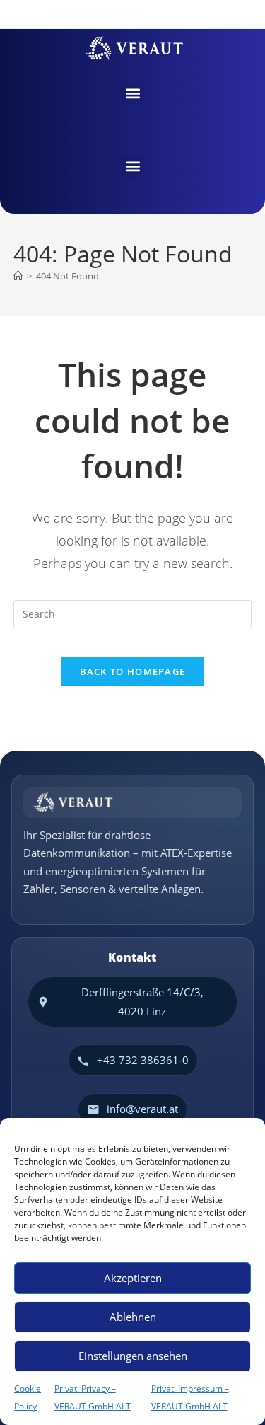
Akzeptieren (133, 1278)
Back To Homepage (133, 671)
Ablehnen (133, 1317)
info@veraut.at (142, 1109)
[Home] (18, 276)
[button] (132, 93)
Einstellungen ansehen (132, 1356)
